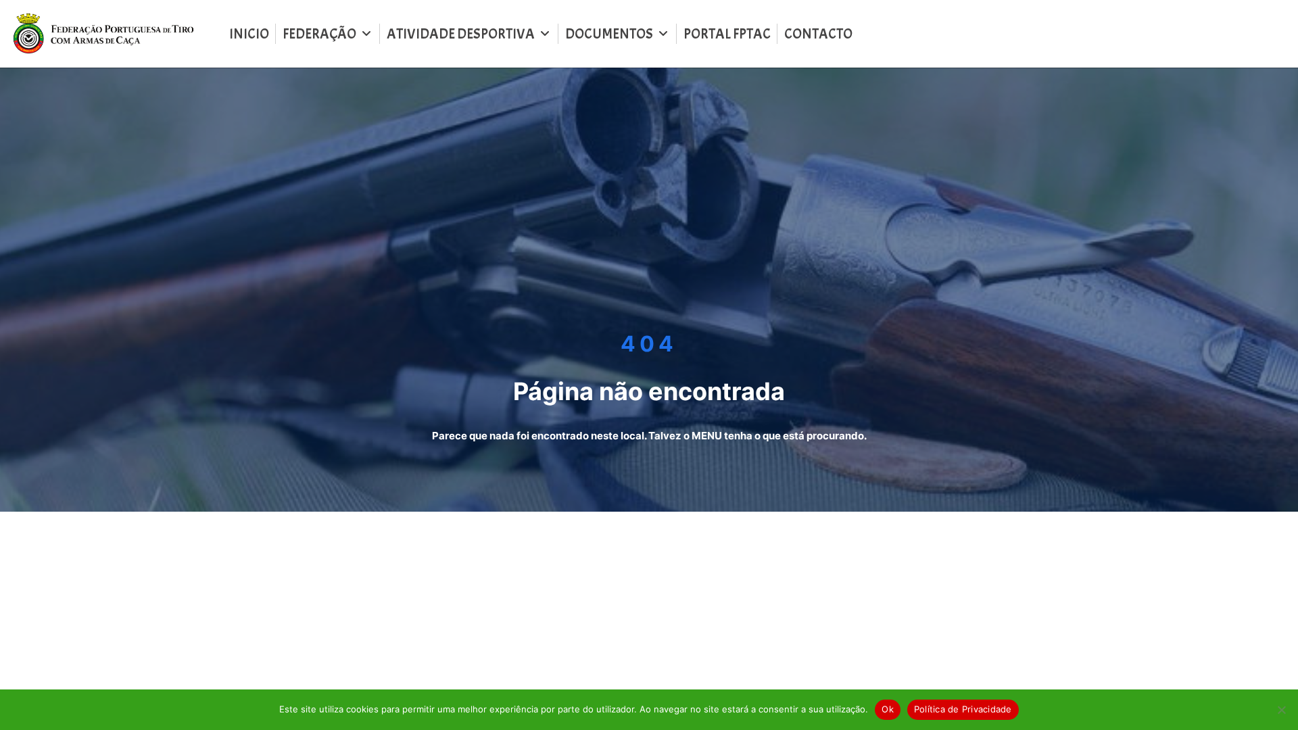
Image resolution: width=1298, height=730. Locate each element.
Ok (888, 709)
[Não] (1281, 709)
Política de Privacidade (963, 709)
